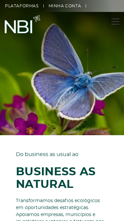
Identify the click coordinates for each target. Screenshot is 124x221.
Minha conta (65, 6)
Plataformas (22, 6)
